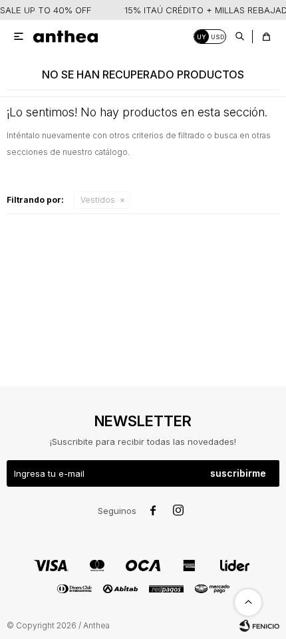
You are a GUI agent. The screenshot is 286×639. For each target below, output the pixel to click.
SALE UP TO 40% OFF (45, 10)
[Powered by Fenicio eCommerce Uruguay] (259, 626)
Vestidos (97, 200)
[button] (239, 36)
